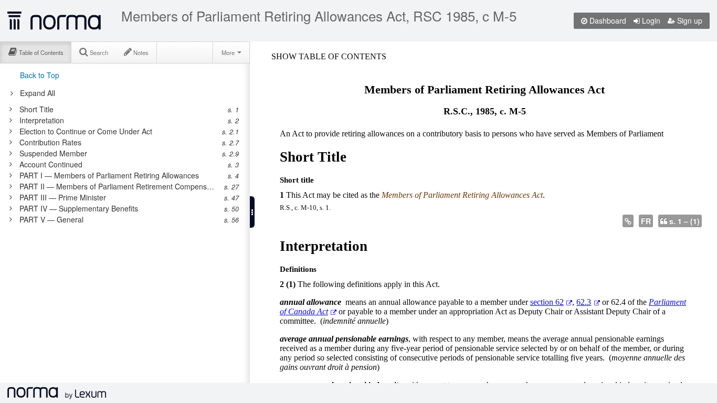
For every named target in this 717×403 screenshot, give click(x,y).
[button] (252, 212)
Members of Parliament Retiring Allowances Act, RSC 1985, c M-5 (318, 15)
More (229, 52)
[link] (119, 109)
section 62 (547, 302)
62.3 (583, 302)
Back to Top (39, 75)
